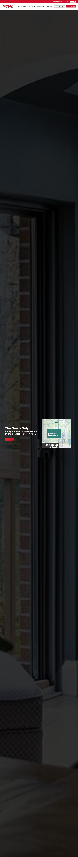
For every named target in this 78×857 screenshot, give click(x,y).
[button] (9, 439)
